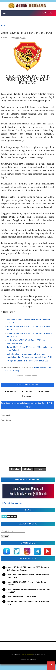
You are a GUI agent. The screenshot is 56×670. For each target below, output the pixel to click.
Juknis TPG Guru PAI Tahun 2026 (21, 596)
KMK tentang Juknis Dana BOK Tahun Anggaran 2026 (28, 602)
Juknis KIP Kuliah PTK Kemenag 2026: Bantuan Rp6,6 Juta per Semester (28, 568)
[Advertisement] (28, 622)
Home (40, 469)
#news (20, 375)
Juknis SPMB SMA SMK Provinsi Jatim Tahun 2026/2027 (26, 583)
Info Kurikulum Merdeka (12, 503)
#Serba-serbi (31, 375)
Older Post (27, 469)
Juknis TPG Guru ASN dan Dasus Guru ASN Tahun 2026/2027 (29, 590)
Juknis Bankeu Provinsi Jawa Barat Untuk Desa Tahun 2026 (28, 575)
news (3, 25)
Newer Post (15, 469)
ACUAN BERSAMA (27, 654)
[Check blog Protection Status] (9, 517)
